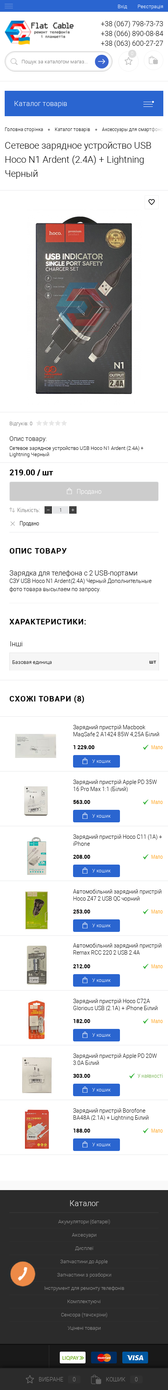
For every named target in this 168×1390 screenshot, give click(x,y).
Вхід (122, 6)
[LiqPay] (72, 1356)
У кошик (101, 761)
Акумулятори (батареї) (84, 1222)
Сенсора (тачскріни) (84, 1315)
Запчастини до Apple (84, 1261)
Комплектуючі (84, 1301)
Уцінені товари (84, 1328)
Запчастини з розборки (84, 1275)
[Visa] (135, 1356)
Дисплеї (84, 1248)
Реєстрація (150, 6)
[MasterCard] (104, 1356)
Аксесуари (84, 1235)
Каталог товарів (40, 103)
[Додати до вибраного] (152, 202)
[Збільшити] (84, 307)
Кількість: (28, 510)
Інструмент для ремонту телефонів (84, 1288)
